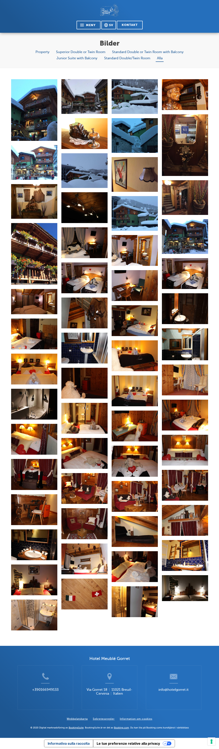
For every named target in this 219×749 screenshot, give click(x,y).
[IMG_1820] (135, 213)
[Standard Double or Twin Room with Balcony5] (135, 390)
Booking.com (121, 727)
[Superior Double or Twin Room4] (84, 277)
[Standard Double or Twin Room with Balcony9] (135, 426)
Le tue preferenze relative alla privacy (128, 743)
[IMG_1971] (185, 145)
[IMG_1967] (34, 201)
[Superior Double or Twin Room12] (84, 348)
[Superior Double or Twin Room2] (135, 250)
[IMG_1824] (34, 162)
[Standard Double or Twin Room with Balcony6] (34, 404)
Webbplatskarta (77, 718)
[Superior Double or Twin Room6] (34, 301)
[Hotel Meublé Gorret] (109, 12)
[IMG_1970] (185, 197)
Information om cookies (136, 718)
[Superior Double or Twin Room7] (185, 308)
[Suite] (34, 439)
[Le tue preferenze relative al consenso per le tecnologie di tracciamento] (211, 741)
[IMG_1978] (135, 174)
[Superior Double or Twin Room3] (185, 273)
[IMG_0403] (185, 94)
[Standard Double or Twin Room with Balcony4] (84, 383)
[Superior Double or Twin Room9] (135, 320)
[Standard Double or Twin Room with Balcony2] (34, 369)
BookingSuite (76, 727)
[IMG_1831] (34, 110)
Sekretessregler (104, 718)
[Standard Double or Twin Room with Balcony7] (185, 415)
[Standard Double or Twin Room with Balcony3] (185, 380)
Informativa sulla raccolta (69, 743)
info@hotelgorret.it (173, 690)
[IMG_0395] (84, 133)
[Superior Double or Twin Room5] (135, 285)
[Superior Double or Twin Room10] (34, 334)
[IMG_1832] (185, 236)
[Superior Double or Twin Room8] (84, 313)
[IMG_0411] (84, 207)
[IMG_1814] (84, 96)
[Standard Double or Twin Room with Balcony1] (135, 355)
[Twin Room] (84, 559)
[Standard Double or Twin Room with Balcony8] (84, 418)
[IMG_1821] (84, 170)
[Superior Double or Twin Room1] (84, 242)
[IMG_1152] (34, 254)
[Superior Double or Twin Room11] (185, 344)
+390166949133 (45, 690)
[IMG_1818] (135, 96)
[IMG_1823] (135, 135)
